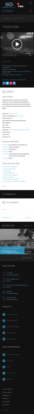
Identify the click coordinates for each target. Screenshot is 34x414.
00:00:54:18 (5, 149)
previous (8, 217)
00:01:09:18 (5, 158)
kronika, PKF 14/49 (17, 18)
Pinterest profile (12, 320)
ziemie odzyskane (10, 75)
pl (30, 2)
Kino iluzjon (10, 373)
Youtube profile (12, 333)
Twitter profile (11, 339)
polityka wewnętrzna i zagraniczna (21, 71)
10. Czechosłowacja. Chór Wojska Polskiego (13, 181)
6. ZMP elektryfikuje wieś (8, 173)
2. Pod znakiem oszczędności (10, 166)
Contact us (5, 398)
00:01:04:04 (5, 154)
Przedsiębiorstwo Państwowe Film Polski (18, 130)
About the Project (7, 389)
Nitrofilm (9, 379)
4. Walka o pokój (6, 171)
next (28, 217)
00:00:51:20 (5, 147)
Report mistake (22, 79)
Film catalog (5, 404)
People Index (6, 401)
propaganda (18, 75)
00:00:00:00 (5, 145)
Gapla (8, 367)
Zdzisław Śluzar (19, 116)
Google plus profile (13, 326)
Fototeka (10, 361)
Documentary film (6, 18)
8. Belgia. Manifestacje (8, 177)
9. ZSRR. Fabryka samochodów (10, 179)
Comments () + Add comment (9, 79)
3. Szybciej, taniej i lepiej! (8, 169)
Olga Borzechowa (13, 113)
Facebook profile (12, 314)
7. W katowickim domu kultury (9, 175)
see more (26, 257)
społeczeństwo (6, 73)
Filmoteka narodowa (13, 354)
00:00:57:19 (5, 151)
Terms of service (7, 392)
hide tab (4, 186)
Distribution (5, 395)
